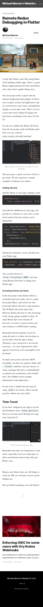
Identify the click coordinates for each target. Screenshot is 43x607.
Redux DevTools (17, 98)
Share (36, 33)
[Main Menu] (40, 4)
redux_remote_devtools (12, 136)
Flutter (30, 112)
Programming (8, 13)
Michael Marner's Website (18, 3)
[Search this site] (36, 4)
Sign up (22, 583)
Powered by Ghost (22, 589)
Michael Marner (10, 35)
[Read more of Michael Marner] (5, 29)
